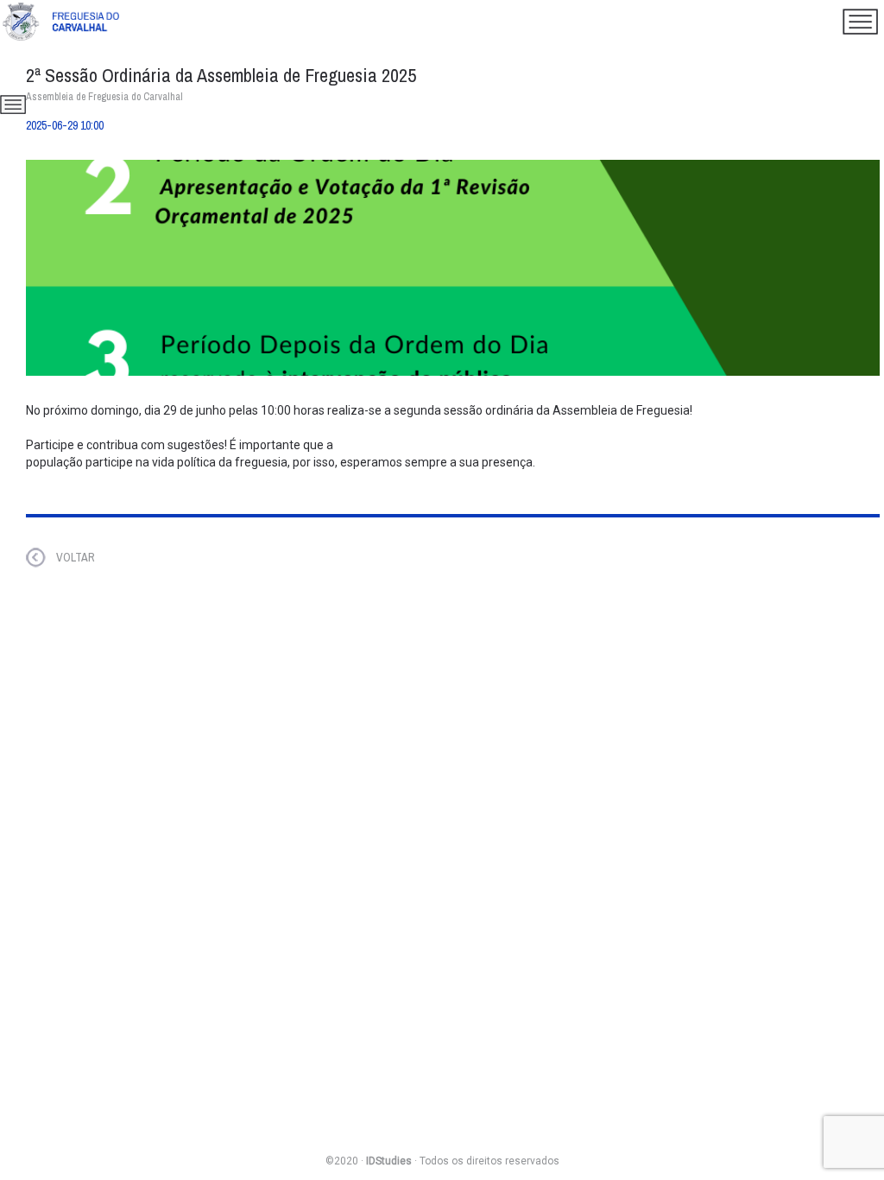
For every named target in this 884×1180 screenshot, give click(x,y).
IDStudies (389, 1161)
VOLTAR (75, 557)
